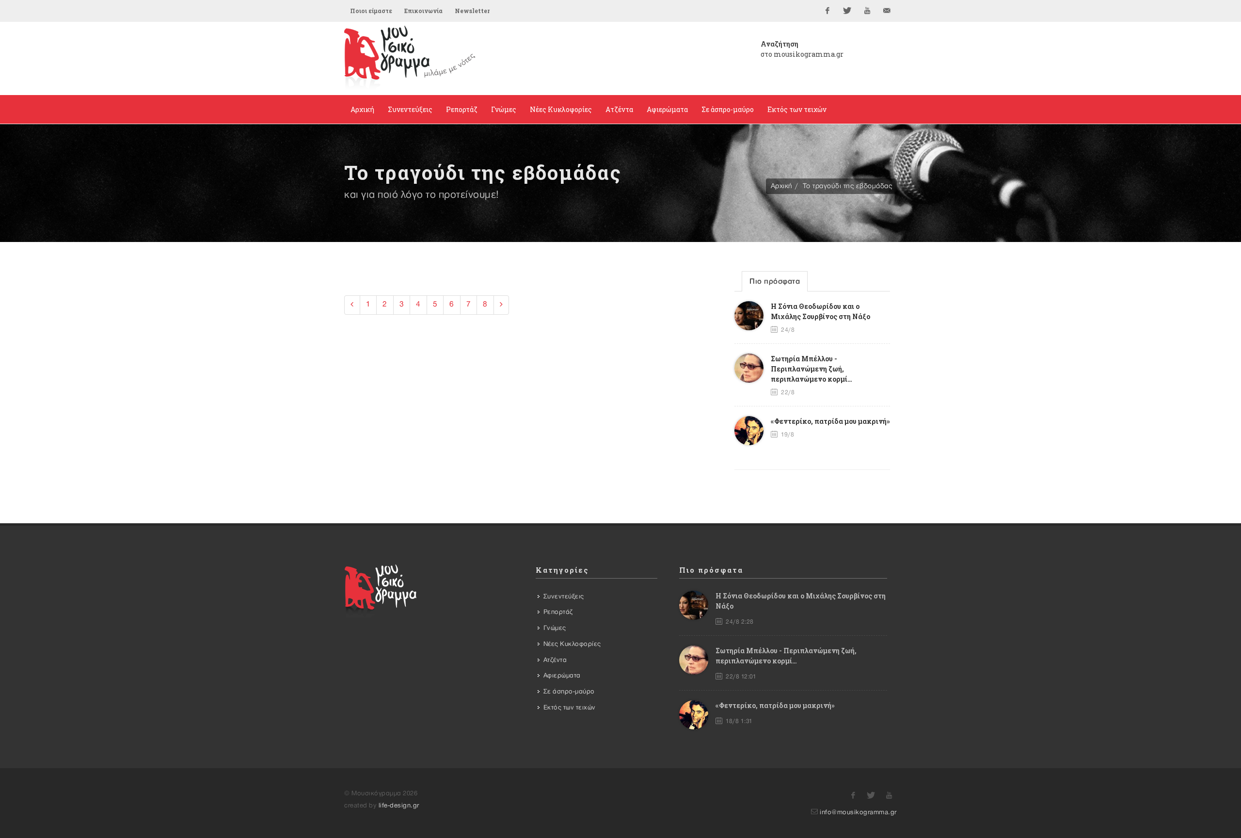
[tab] (775, 281)
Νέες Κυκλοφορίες (572, 644)
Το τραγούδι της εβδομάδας (847, 186)
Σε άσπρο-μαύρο (569, 691)
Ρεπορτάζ (558, 612)
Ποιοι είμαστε (371, 11)
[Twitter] (847, 10)
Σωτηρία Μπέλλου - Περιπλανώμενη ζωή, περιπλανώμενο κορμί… (811, 369)
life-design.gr (399, 805)
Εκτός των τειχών (569, 707)
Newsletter (472, 11)
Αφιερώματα (562, 675)
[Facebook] (827, 10)
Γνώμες (554, 628)
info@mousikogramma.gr (858, 812)
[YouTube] (867, 10)
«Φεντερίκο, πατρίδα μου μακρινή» (830, 421)
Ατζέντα (555, 660)
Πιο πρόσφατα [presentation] (774, 282)
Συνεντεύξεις (563, 596)
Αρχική (782, 186)
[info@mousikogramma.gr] (887, 10)
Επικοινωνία (423, 11)
